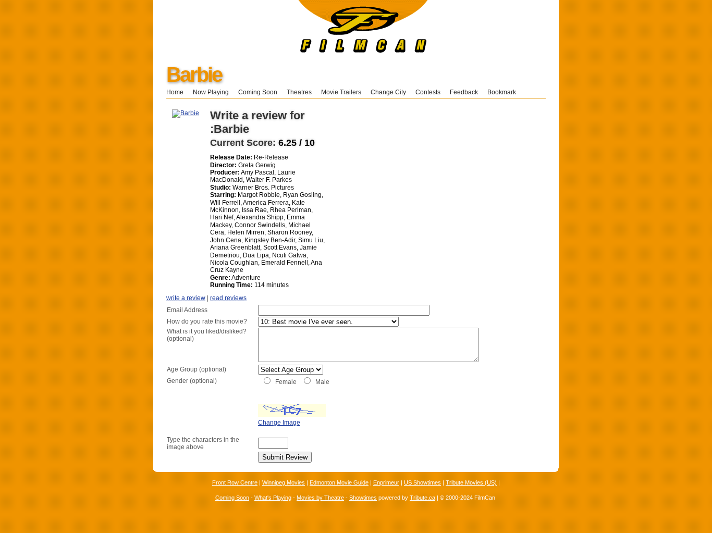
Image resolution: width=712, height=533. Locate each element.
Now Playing (211, 92)
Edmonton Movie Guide (339, 482)
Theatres (299, 92)
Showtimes (363, 497)
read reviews (228, 298)
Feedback (464, 92)
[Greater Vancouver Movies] (290, 50)
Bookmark (504, 92)
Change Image (279, 422)
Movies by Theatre (320, 497)
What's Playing (272, 497)
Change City (388, 92)
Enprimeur (386, 482)
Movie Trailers (341, 92)
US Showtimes (422, 482)
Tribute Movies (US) (471, 482)
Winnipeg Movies (283, 482)
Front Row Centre (234, 482)
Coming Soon (257, 92)
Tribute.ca (422, 497)
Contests (427, 92)
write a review (185, 298)
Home (174, 92)
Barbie (194, 74)
